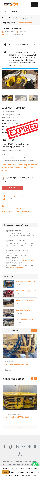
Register (14, 11)
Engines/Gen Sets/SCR (11, 361)
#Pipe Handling (21, 209)
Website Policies (28, 260)
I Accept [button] (5, 472)
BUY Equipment (19, 464)
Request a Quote (18, 65)
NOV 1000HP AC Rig (23, 310)
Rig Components (9, 23)
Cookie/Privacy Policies (27, 475)
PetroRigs (12, 178)
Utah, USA (18, 322)
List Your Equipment (16, 268)
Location (22, 31)
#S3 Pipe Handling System (11, 212)
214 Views (9, 427)
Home (4, 18)
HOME (29, 462)
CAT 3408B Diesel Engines (16, 364)
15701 (4, 182)
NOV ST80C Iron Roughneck (26, 291)
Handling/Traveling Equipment (20, 18)
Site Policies (30, 464)
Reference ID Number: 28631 (15, 34)
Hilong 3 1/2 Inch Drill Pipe (25, 301)
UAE (17, 303)
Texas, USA (18, 284)
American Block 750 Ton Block (17, 417)
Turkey (17, 294)
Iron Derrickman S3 (26, 23)
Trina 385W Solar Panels (24, 320)
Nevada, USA (19, 313)
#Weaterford (26, 212)
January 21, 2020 (27, 178)
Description (8, 31)
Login (7, 11)
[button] (3, 11)
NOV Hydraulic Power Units (26, 281)
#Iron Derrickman (8, 209)
